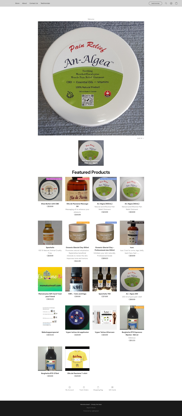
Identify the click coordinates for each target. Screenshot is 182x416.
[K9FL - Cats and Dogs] (77, 279)
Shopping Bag (98, 390)
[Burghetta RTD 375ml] (50, 358)
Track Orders (83, 390)
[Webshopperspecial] (50, 317)
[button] (8, 3)
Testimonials (45, 3)
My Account (70, 390)
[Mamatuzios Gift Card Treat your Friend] (50, 279)
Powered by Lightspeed (91, 411)
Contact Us (34, 3)
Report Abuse (91, 407)
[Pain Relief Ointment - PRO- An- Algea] (91, 149)
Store (17, 3)
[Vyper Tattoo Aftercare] (105, 317)
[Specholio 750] (105, 279)
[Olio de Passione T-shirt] (77, 358)
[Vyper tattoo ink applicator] (77, 317)
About (24, 3)
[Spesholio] (50, 233)
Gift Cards (112, 390)
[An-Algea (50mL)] (132, 189)
